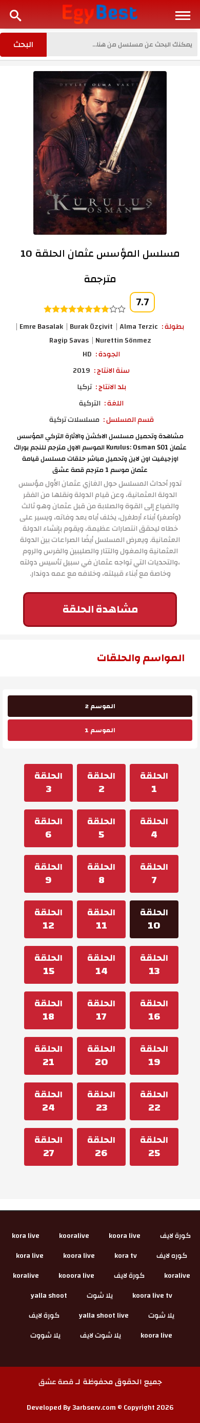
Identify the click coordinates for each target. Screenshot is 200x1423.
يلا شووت (45, 1335)
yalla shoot (49, 1295)
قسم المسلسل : (128, 419)
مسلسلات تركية (74, 419)
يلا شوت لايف (100, 1335)
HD (87, 354)
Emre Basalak (41, 326)
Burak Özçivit (91, 326)
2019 (81, 370)
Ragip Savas (69, 340)
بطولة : (173, 326)
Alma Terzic (138, 326)
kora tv (125, 1255)
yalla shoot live (104, 1315)
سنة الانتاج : (112, 370)
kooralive (74, 1236)
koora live (125, 1236)
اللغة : (114, 403)
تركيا (84, 387)
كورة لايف (175, 1236)
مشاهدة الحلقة (100, 609)
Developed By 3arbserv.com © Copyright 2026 (100, 1407)
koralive (177, 1275)
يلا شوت (100, 1295)
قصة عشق (55, 1382)
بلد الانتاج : (110, 387)
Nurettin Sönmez (123, 340)
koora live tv (152, 1295)
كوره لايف (171, 1255)
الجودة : (107, 354)
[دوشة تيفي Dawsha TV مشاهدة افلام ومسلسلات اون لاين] (100, 14)
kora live (25, 1236)
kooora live (76, 1275)
